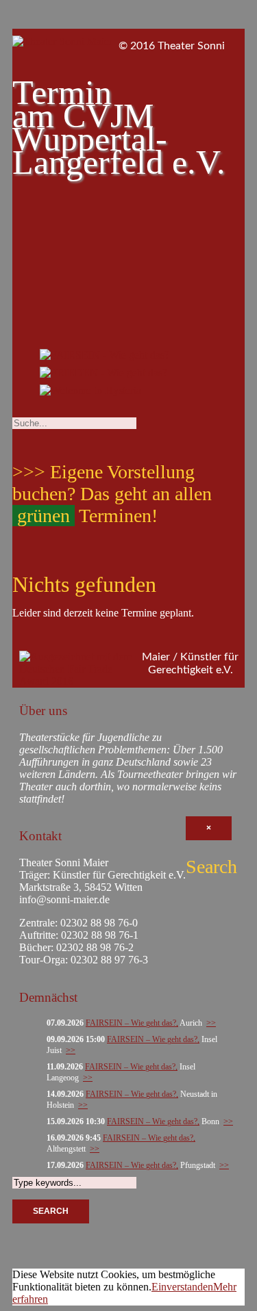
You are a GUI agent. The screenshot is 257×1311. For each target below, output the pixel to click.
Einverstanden (182, 1287)
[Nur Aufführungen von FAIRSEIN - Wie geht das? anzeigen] (104, 357)
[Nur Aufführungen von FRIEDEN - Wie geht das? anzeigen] (103, 375)
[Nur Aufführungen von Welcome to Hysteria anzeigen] (90, 393)
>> (211, 1023)
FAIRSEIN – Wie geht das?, (132, 1023)
